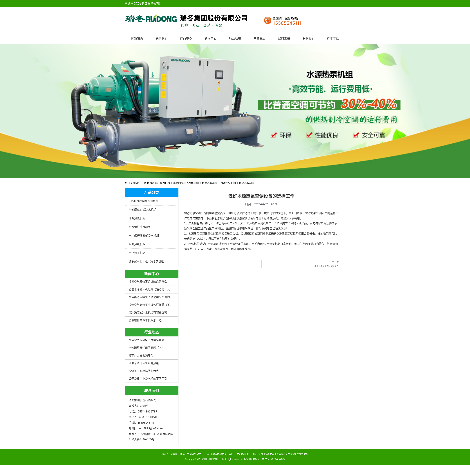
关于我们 (161, 38)
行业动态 (235, 38)
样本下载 (333, 38)
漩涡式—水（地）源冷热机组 (146, 261)
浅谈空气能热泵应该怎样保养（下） (151, 305)
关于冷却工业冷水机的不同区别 (148, 378)
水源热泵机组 (228, 183)
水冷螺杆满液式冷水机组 (144, 235)
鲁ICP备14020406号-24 (273, 459)
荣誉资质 (259, 38)
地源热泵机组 (209, 183)
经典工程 (284, 38)
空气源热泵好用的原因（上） (146, 347)
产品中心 (186, 38)
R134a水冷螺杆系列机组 (156, 183)
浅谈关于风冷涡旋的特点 (144, 371)
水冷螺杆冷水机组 (140, 227)
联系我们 (308, 38)
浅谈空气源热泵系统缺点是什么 (148, 281)
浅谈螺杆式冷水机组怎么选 (145, 320)
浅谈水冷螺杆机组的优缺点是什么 (149, 289)
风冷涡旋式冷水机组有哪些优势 (148, 312)
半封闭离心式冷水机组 (186, 183)
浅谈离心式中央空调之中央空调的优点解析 (155, 297)
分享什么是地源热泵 (141, 355)
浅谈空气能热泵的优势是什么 (146, 340)
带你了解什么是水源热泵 (144, 363)
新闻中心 (210, 38)
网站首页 (137, 38)
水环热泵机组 (246, 183)
